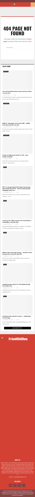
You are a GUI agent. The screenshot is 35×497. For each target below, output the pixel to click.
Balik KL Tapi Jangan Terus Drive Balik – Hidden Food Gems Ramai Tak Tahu (16, 124)
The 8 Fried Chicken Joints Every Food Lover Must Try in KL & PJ (17, 92)
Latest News (6, 66)
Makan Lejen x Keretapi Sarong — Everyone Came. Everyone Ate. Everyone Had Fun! (17, 253)
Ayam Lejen (6, 71)
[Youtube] (23, 485)
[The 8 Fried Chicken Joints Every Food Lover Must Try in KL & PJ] (17, 80)
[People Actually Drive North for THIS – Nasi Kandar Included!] (17, 144)
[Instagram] (19, 485)
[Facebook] (10, 485)
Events (5, 167)
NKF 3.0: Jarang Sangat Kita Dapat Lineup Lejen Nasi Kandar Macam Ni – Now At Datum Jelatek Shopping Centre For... (16, 189)
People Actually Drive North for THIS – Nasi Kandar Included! (15, 156)
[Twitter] (15, 485)
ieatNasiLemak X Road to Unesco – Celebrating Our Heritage (16, 317)
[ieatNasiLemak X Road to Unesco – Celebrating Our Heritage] (17, 305)
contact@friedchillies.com (20, 477)
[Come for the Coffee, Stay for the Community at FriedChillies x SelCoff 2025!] (17, 209)
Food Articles (6, 103)
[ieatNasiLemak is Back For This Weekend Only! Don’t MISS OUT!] (17, 273)
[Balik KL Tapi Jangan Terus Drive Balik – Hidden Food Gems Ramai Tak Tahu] (17, 112)
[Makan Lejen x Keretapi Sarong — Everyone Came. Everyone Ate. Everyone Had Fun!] (17, 241)
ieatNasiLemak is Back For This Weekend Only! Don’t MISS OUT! (16, 285)
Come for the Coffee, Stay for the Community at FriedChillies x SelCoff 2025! (16, 221)
